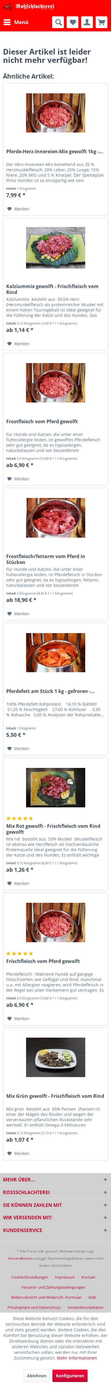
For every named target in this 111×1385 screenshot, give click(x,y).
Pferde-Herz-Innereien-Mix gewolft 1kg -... (54, 151)
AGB (92, 1297)
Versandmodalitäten (85, 1307)
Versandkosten (20, 1258)
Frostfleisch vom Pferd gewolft (42, 421)
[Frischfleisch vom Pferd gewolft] (55, 922)
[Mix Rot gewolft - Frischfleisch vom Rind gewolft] (55, 787)
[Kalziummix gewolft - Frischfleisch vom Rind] (55, 247)
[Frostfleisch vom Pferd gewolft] (55, 383)
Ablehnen (36, 1375)
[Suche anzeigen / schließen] (58, 22)
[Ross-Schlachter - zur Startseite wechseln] (29, 8)
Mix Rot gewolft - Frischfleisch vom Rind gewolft (53, 829)
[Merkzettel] (72, 22)
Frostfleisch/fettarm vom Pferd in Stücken (45, 559)
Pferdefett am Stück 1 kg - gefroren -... (50, 691)
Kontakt (88, 1277)
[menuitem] (15, 22)
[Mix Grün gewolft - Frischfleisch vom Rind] (55, 1057)
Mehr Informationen (77, 1358)
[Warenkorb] (101, 22)
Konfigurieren (70, 1375)
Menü (21, 22)
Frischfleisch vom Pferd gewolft (43, 961)
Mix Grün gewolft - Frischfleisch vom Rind (55, 1096)
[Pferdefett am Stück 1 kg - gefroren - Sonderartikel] (55, 652)
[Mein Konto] (87, 22)
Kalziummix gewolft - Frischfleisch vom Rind (52, 289)
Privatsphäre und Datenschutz (34, 1307)
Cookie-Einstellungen (29, 1277)
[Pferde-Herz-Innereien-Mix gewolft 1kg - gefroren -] (55, 113)
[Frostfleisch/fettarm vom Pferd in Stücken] (55, 517)
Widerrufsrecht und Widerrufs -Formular (46, 1297)
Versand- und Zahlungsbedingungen (53, 1287)
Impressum (65, 1277)
